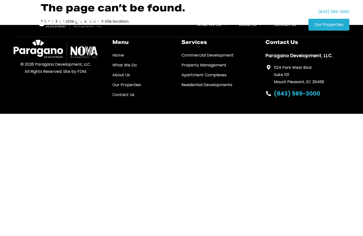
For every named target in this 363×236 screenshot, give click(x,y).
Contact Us (285, 24)
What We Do (209, 24)
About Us (248, 24)
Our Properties (329, 24)
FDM (81, 71)
